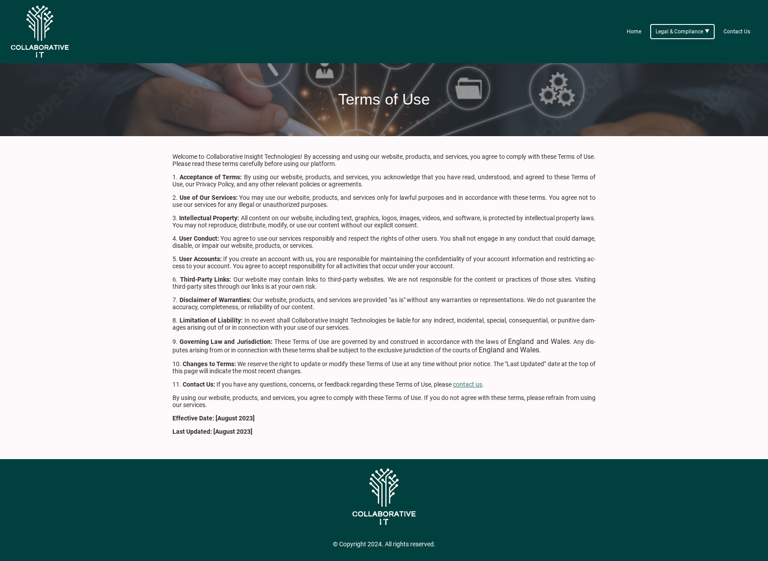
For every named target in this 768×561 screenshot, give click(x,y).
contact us (467, 384)
